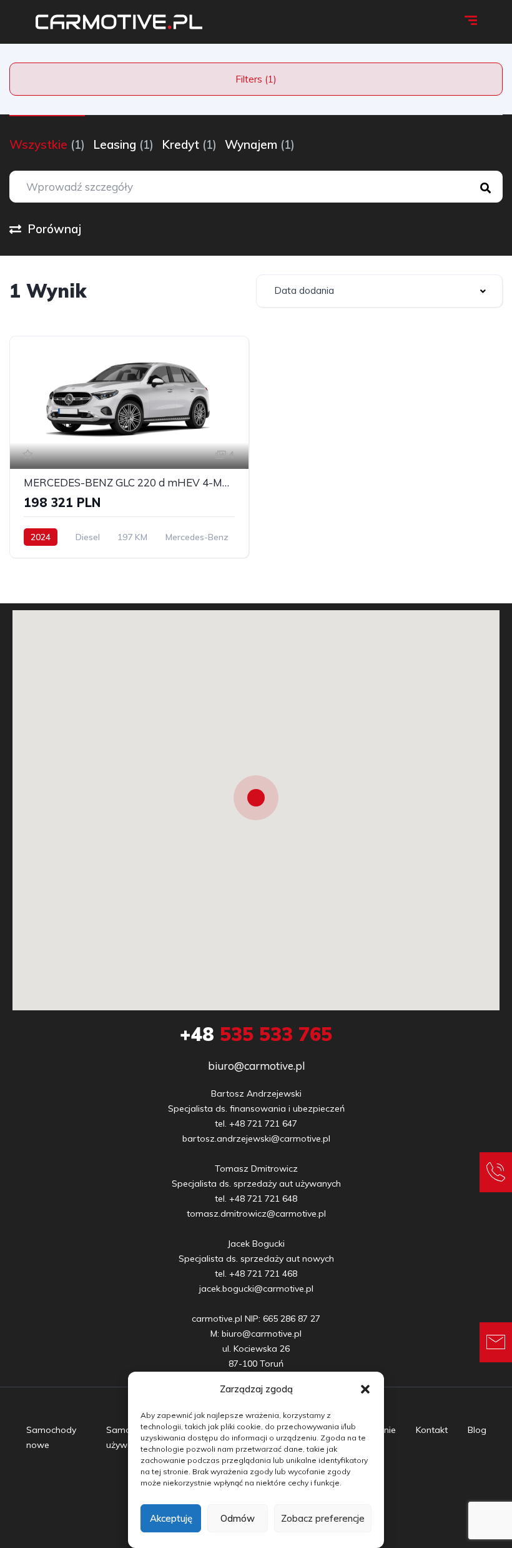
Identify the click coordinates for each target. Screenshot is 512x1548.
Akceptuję (171, 1518)
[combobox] (379, 291)
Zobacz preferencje (323, 1518)
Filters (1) (256, 79)
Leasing (123, 144)
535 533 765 (256, 1034)
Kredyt (189, 144)
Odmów (237, 1518)
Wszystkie (47, 144)
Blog (477, 1429)
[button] (365, 1389)
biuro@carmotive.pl (256, 1065)
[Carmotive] (119, 22)
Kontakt (432, 1429)
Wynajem (260, 144)
